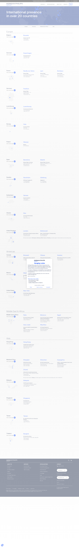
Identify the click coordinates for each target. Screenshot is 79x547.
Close (31, 287)
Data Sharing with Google (34, 280)
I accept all (48, 287)
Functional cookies (32, 281)
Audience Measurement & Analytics (36, 282)
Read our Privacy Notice (31, 276)
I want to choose (39, 287)
